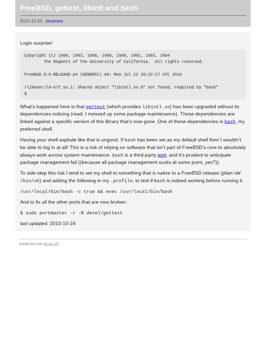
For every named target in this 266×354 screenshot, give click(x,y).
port (162, 155)
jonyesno (54, 21)
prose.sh (51, 244)
